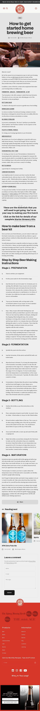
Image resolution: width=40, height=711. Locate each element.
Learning (23, 647)
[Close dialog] (38, 686)
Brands (4, 647)
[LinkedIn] (13, 670)
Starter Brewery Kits (24, 219)
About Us (23, 631)
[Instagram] (17, 670)
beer (20, 18)
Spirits (36, 537)
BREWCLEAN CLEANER (8, 109)
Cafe (3, 644)
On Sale (4, 653)
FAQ (22, 641)
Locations (23, 644)
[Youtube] (25, 670)
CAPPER (4, 186)
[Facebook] (21, 670)
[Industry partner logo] (13, 614)
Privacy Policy (32, 561)
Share (21, 502)
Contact (23, 634)
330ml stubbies (14, 194)
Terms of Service (10, 563)
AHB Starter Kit (16, 77)
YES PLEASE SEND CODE (10, 702)
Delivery (23, 638)
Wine (3, 638)
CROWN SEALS (12, 186)
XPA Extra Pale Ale (9, 546)
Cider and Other (6, 641)
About (3, 650)
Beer (3, 631)
